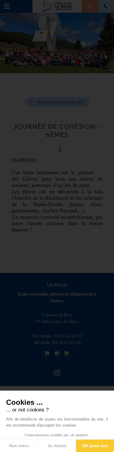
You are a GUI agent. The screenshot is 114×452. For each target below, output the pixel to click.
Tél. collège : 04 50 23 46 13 (57, 335)
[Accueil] (57, 5)
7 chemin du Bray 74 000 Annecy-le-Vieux (57, 318)
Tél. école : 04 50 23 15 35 (57, 342)
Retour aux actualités (60, 102)
